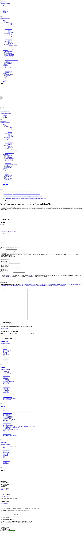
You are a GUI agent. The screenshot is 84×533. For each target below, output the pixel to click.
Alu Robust (10, 130)
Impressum (5, 462)
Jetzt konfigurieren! (4, 328)
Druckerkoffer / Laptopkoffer (8, 394)
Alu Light (10, 128)
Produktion (7, 170)
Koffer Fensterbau (6, 415)
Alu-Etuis (7, 139)
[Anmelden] (1, 109)
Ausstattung (5, 154)
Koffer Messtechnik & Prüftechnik (9, 421)
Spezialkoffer (3, 285)
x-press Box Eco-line (12, 151)
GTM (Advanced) (5, 527)
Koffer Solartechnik (7, 423)
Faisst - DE (5, 115)
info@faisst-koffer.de (4, 489)
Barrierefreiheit (6, 463)
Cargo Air (10, 138)
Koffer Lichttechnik (7, 418)
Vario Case (10, 135)
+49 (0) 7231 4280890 (4, 496)
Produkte (4, 6)
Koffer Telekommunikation (8, 425)
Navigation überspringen (5, 3)
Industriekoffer (59, 284)
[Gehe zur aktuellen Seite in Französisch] (3, 104)
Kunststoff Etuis (8, 143)
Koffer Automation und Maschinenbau (10, 419)
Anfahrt (2, 491)
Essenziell (4, 510)
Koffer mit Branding (7, 399)
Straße (4, 266)
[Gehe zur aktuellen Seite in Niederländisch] (3, 105)
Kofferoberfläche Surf (9, 160)
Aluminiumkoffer (52, 284)
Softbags (7, 145)
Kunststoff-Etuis (45, 284)
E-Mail (29, 276)
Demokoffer (79, 284)
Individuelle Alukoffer (7, 373)
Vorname (4, 264)
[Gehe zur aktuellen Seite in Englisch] (3, 102)
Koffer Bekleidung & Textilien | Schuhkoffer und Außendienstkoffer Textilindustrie (19, 426)
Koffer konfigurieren (4, 113)
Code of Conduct (6, 461)
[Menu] (1, 2)
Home (4, 5)
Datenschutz (8, 275)
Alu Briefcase (10, 140)
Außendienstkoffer (40, 285)
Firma (4, 261)
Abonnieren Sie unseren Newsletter (7, 335)
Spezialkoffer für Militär (7, 397)
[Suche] (1, 99)
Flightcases (7, 137)
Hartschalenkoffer (8, 133)
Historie (6, 173)
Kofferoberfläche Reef (9, 158)
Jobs (6, 180)
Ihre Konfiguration (4, 231)
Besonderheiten (3, 253)
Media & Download (9, 178)
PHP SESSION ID (5, 517)
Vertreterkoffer (33, 285)
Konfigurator (5, 11)
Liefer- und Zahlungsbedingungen (9, 448)
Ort (3, 269)
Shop (4, 10)
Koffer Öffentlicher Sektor (8, 433)
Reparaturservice (8, 167)
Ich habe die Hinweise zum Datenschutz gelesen (12, 279)
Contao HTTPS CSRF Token (8, 511)
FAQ (6, 181)
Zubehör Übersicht (9, 155)
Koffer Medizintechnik (7, 420)
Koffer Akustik (6, 410)
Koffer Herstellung (6, 430)
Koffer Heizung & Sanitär (8, 417)
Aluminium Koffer (6, 371)
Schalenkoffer (26, 285)
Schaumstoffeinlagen (9, 153)
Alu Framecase (11, 142)
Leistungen (5, 161)
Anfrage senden (4, 282)
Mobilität (7, 156)
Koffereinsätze (62, 285)
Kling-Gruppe (8, 176)
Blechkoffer (21, 285)
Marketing (4, 522)
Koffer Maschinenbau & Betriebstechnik (11, 427)
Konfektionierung (8, 166)
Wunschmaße (3, 248)
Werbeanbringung (8, 157)
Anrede (2, 262)
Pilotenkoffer (15, 285)
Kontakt (4, 12)
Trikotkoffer (5, 391)
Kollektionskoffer (47, 285)
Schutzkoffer (5, 393)
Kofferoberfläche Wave (10, 159)
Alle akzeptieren (12, 530)
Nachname (4, 265)
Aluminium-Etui (6, 374)
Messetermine (8, 182)
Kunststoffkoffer (55, 285)
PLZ (3, 267)
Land (3, 270)
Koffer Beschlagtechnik (7, 413)
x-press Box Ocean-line (12, 150)
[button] (42, 17)
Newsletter (5, 457)
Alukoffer (7, 126)
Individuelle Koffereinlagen (8, 381)
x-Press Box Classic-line (12, 149)
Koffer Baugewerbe (7, 434)
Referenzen (5, 168)
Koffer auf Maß (6, 395)
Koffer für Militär (6, 428)
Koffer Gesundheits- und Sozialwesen (10, 429)
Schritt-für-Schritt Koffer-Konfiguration (10, 446)
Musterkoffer (73, 284)
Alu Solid (10, 132)
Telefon (2, 271)
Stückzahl (4, 247)
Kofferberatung (8, 163)
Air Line (9, 134)
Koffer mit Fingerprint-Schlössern (9, 398)
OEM (4, 7)
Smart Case (10, 144)
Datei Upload (3, 256)
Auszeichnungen (8, 175)
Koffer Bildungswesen (7, 431)
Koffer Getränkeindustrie (8, 416)
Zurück (1, 216)
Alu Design (10, 127)
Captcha (4, 281)
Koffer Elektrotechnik (7, 414)
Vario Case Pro (11, 136)
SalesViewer (4, 528)
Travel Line (10, 146)
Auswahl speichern (4, 530)
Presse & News (8, 179)
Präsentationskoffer (66, 284)
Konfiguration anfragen (12, 231)
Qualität (6, 174)
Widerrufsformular (6, 450)
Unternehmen (5, 9)
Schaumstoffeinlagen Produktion (11, 164)
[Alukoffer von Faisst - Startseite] (3, 1)
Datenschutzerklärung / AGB (8, 460)
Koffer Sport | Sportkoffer (8, 424)
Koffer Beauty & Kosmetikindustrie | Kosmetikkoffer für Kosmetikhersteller (17, 411)
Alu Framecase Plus (12, 129)
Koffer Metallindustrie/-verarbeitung (10, 435)
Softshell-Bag (10, 147)
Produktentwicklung (9, 171)
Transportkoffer (9, 285)
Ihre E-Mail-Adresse (6, 273)
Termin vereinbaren (4, 503)
